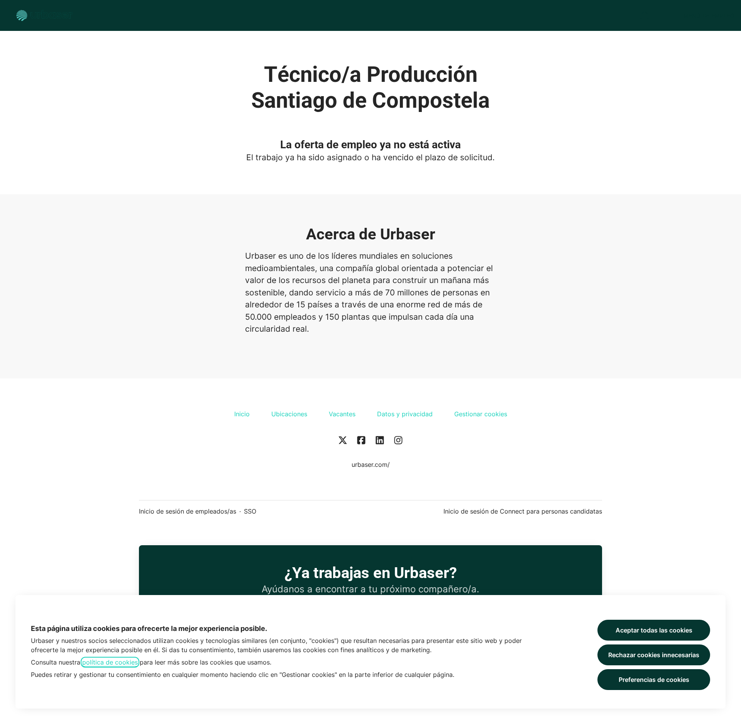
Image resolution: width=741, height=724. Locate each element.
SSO (250, 511)
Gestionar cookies (480, 414)
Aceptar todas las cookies (654, 630)
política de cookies (110, 662)
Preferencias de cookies (654, 679)
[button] (644, 15)
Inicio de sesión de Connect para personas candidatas (522, 511)
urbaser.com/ (371, 464)
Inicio (242, 414)
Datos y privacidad (405, 414)
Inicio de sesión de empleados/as (187, 511)
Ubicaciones (289, 414)
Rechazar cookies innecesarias (653, 655)
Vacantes (342, 414)
